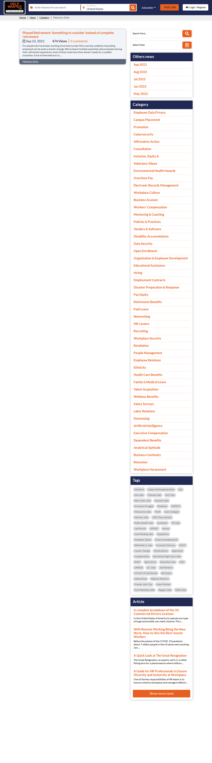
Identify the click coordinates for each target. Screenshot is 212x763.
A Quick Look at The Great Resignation (160, 655)
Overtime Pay (143, 178)
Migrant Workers (160, 578)
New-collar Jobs (142, 500)
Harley (165, 528)
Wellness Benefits (146, 396)
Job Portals (140, 528)
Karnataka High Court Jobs (167, 556)
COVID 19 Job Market (145, 573)
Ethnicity (140, 367)
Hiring (138, 273)
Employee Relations (147, 360)
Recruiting (141, 331)
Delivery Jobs (141, 517)
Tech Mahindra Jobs (144, 589)
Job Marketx (166, 567)
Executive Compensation (151, 433)
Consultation (142, 149)
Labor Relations (144, 411)
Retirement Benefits (148, 302)
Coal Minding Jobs (143, 534)
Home (22, 17)
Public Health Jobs (143, 522)
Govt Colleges (172, 511)
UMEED (138, 567)
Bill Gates (166, 573)
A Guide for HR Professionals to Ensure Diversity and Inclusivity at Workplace (160, 673)
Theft (157, 511)
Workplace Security (147, 338)
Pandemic (162, 506)
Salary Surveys (144, 404)
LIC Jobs (151, 567)
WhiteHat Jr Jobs (143, 545)
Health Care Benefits (148, 375)
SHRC (137, 562)
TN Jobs (175, 522)
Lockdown (162, 522)
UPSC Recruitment (162, 517)
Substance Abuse (145, 163)
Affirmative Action (146, 141)
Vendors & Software (147, 229)
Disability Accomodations (151, 236)
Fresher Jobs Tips (143, 584)
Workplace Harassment (150, 469)
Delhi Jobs (180, 589)
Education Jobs (168, 562)
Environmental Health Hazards (155, 171)
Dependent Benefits (147, 440)
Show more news (162, 693)
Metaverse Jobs (142, 511)
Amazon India (162, 500)
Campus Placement (147, 120)
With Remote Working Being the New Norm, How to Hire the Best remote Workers (160, 633)
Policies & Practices (147, 222)
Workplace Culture (147, 192)
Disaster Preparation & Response (156, 287)
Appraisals (177, 550)
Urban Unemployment (166, 539)
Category (44, 17)
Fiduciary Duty (30, 61)
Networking (142, 316)
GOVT (182, 545)
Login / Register (197, 7)
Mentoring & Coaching (149, 214)
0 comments (79, 41)
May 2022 (141, 93)
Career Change (142, 550)
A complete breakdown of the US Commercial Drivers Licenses (156, 612)
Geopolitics (163, 534)
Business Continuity (147, 455)
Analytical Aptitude (147, 447)
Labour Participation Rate (161, 489)
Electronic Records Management (156, 185)
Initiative (139, 489)
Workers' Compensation (150, 207)
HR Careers (141, 324)
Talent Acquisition (146, 389)
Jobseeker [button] (147, 7)
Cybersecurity (143, 134)
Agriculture (150, 562)
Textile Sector (161, 550)
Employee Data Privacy (150, 112)
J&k (180, 489)
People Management (148, 353)
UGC (182, 562)
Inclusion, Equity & (146, 156)
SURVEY (175, 506)
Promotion (141, 127)
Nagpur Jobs (165, 589)
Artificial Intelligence (148, 426)
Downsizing (141, 418)
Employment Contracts (149, 280)
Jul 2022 (140, 79)
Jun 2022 (140, 86)
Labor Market (163, 584)
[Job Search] (132, 7)
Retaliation (141, 345)
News (33, 17)
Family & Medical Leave (150, 382)
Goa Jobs (139, 495)
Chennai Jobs (154, 495)
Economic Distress (165, 545)
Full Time (170, 495)
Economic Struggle (143, 506)
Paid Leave (141, 309)
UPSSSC (154, 528)
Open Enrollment (145, 251)
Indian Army (140, 578)
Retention (140, 462)
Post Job (170, 7)
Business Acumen (146, 200)
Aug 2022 (140, 72)
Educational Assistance (149, 265)
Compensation (141, 556)
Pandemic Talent (142, 539)
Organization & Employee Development (161, 258)
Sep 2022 (140, 64)
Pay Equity (141, 294)
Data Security (143, 243)
